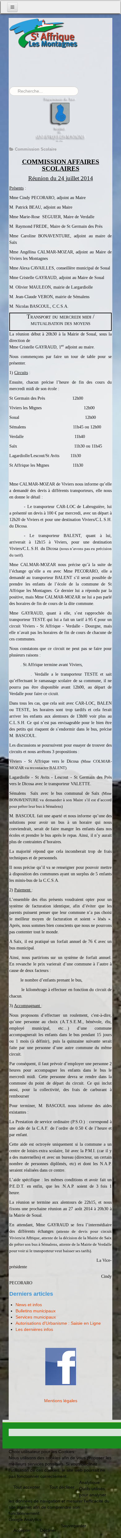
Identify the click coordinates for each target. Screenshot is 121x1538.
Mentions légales (60, 1400)
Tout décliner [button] (61, 1487)
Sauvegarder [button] (73, 1525)
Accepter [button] (22, 1530)
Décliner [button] (48, 1530)
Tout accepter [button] (26, 1487)
